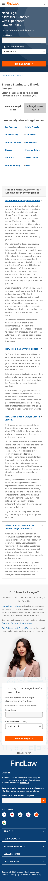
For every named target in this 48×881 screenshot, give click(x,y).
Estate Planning (12, 165)
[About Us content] (43, 831)
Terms (4, 874)
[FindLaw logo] (13, 4)
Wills (27, 165)
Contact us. (24, 783)
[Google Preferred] (4, 822)
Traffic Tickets (31, 157)
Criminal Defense (13, 142)
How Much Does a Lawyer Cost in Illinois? (22, 418)
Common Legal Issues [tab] (13, 108)
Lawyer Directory (8, 76)
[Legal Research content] (43, 854)
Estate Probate (32, 127)
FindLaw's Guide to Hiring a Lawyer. (17, 623)
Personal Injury (32, 150)
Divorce (8, 150)
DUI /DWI (9, 157)
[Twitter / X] (20, 814)
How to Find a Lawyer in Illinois (21, 348)
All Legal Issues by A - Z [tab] (35, 108)
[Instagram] (28, 814)
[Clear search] (40, 726)
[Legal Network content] (43, 861)
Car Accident (11, 127)
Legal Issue (7, 35)
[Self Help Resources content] (43, 846)
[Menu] (3, 3)
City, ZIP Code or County (13, 46)
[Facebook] (4, 814)
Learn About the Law (11, 606)
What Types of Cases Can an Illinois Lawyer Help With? (19, 527)
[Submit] (43, 800)
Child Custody (11, 134)
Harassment (31, 142)
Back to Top (25, 753)
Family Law (30, 134)
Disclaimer (24, 874)
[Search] (43, 3)
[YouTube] (12, 814)
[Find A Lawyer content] (43, 838)
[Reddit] (36, 814)
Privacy (14, 874)
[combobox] (24, 40)
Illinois (20, 76)
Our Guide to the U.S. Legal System (17, 628)
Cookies (35, 874)
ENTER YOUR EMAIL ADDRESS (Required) (18, 795)
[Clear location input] (43, 51)
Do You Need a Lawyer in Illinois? (22, 200)
